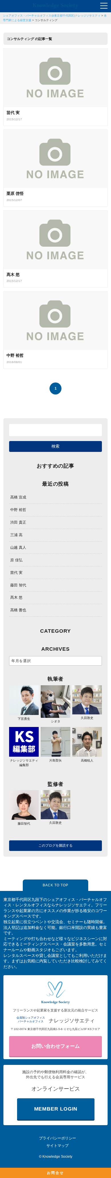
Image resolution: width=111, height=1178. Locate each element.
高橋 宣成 (18, 497)
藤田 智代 (18, 585)
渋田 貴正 (18, 522)
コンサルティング (46, 20)
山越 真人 (18, 547)
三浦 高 (16, 535)
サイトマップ (57, 1145)
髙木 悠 (16, 597)
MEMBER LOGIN (56, 1109)
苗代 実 (16, 572)
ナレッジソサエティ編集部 (24, 763)
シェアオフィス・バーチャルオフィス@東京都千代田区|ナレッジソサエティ (51, 15)
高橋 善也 (18, 610)
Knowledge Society (57, 1157)
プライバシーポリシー (57, 1138)
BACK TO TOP (55, 885)
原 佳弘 (16, 560)
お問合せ (55, 1173)
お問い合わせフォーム (55, 1046)
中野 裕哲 (18, 510)
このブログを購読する (55, 846)
